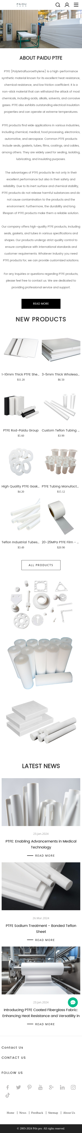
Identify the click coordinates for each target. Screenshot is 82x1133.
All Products (41, 565)
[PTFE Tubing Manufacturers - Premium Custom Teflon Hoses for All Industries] (61, 461)
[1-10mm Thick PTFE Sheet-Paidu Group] (21, 349)
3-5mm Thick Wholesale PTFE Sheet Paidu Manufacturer (61, 374)
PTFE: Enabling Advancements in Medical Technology (41, 844)
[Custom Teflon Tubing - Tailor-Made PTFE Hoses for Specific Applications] (61, 405)
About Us (69, 1112)
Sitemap (53, 1112)
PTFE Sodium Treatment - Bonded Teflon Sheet (41, 929)
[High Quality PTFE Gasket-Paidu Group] (21, 461)
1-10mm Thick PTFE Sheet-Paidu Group (21, 374)
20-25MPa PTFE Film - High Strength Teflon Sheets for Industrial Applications (61, 542)
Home (10, 1112)
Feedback (37, 1112)
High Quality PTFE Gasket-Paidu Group (21, 486)
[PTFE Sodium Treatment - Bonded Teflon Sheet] (41, 886)
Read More (41, 303)
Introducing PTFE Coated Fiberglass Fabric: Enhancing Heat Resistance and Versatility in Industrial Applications (41, 1016)
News (22, 1112)
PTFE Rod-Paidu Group (21, 430)
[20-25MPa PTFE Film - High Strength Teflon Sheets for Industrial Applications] (61, 517)
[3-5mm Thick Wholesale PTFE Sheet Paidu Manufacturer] (61, 349)
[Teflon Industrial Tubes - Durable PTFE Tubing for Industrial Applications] (21, 517)
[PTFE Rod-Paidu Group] (21, 405)
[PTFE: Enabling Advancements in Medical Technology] (41, 802)
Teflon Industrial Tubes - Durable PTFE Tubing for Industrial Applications (21, 542)
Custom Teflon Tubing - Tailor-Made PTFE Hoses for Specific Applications (61, 430)
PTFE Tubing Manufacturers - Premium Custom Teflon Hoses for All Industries (61, 486)
